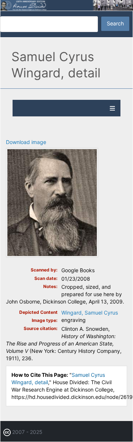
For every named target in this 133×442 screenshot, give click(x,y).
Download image (26, 142)
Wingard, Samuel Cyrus (89, 312)
